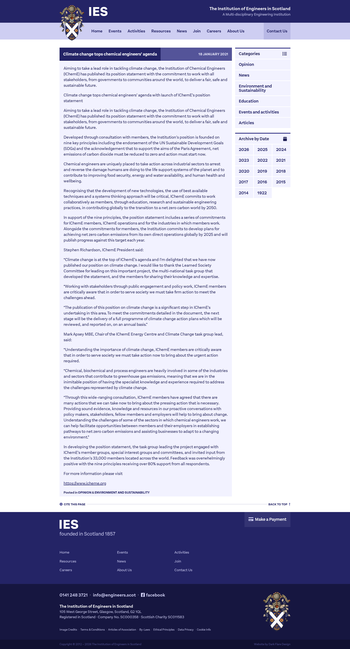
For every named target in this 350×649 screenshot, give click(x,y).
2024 (281, 149)
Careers (214, 31)
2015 (281, 182)
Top (278, 504)
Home (96, 31)
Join (197, 31)
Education (248, 101)
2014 (243, 193)
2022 (262, 160)
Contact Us (277, 31)
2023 (244, 160)
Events (115, 31)
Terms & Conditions (92, 630)
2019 (262, 171)
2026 (244, 149)
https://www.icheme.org (85, 483)
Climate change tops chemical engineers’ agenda (110, 54)
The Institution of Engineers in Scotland (116, 644)
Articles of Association (122, 630)
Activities (136, 31)
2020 (244, 171)
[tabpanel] (175, 31)
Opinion (84, 492)
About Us (235, 31)
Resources (161, 31)
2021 (281, 160)
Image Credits (68, 630)
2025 (262, 149)
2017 (243, 182)
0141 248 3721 (74, 595)
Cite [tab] (74, 504)
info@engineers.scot (114, 595)
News (182, 31)
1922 (262, 193)
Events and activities (259, 112)
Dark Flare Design (279, 644)
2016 (262, 182)
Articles (246, 123)
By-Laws (144, 630)
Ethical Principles (164, 630)
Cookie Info (204, 630)
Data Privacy (186, 630)
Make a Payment (270, 519)
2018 (281, 171)
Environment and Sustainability (122, 492)
